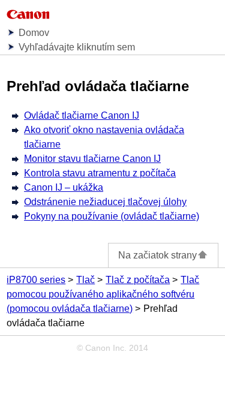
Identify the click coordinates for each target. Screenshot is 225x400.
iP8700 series (36, 280)
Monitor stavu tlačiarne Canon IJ (92, 159)
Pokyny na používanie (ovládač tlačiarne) (111, 216)
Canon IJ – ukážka (63, 187)
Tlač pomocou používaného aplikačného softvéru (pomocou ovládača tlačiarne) (103, 294)
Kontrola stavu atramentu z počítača (100, 173)
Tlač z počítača (138, 280)
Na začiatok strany (157, 255)
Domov (34, 33)
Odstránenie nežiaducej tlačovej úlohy (105, 202)
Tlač (85, 280)
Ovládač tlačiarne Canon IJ (81, 115)
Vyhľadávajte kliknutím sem (77, 47)
